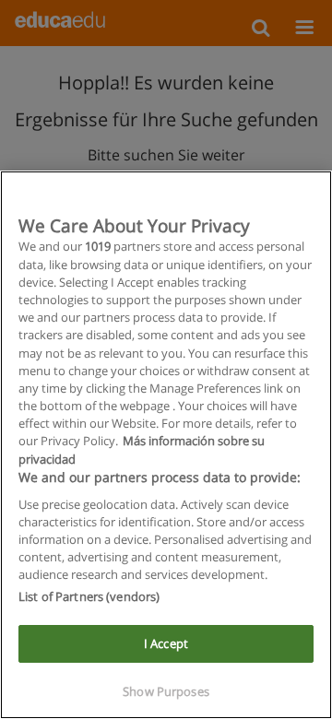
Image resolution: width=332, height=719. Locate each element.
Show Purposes (166, 691)
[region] (166, 445)
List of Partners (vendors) (89, 596)
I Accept (166, 643)
